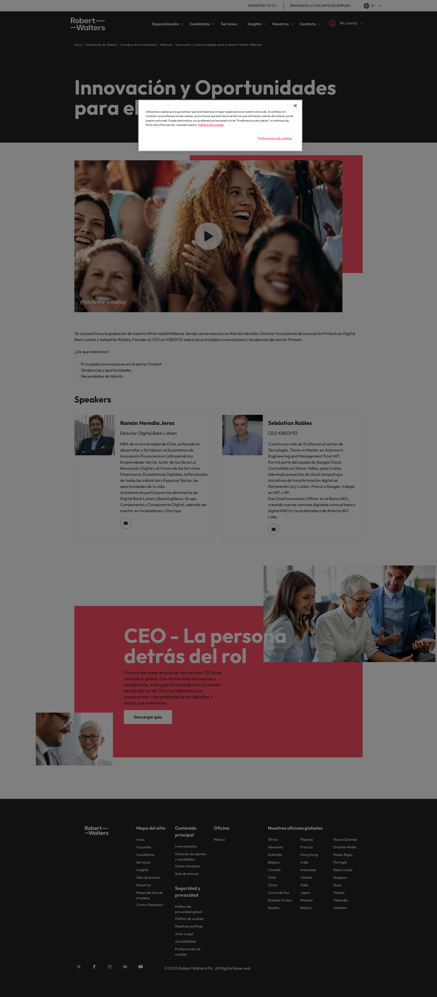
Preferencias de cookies (275, 138)
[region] (220, 125)
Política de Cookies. (211, 125)
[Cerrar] (295, 105)
